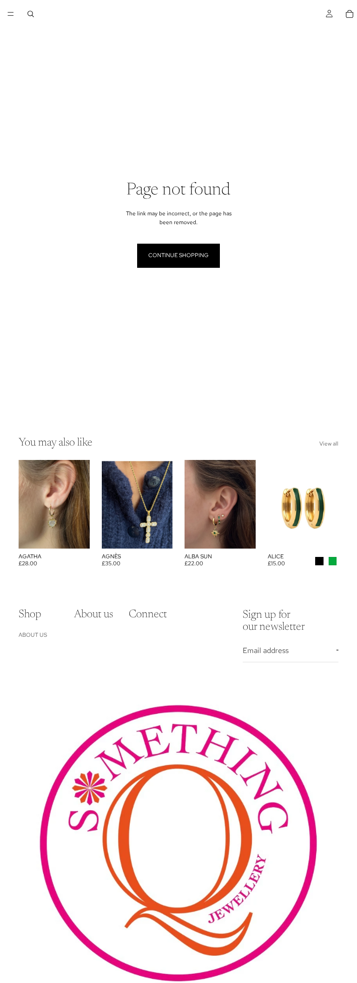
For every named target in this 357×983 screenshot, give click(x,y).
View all (328, 443)
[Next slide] (79, 504)
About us (33, 635)
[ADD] (75, 534)
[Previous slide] (29, 504)
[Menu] (10, 14)
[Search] (30, 14)
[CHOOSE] (324, 534)
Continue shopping (178, 255)
